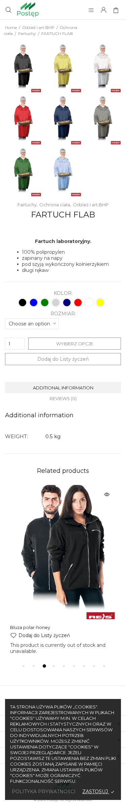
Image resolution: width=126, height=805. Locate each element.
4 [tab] (54, 666)
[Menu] (91, 10)
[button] (40, 635)
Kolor (63, 293)
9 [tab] (104, 666)
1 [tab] (24, 666)
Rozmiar (62, 314)
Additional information (63, 387)
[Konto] (103, 10)
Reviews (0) (63, 398)
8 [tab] (94, 666)
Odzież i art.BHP (38, 27)
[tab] (63, 387)
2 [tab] (34, 666)
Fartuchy (27, 33)
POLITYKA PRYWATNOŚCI (44, 792)
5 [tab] (64, 666)
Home (11, 27)
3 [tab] (44, 666)
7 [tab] (84, 666)
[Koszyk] (117, 10)
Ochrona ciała (54, 204)
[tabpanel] (63, 569)
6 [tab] (74, 666)
